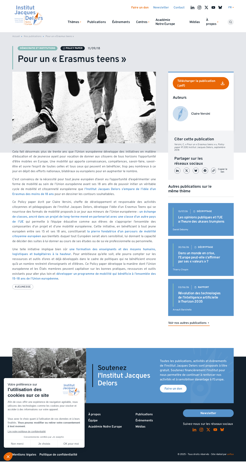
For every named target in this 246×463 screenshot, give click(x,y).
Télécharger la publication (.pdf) (196, 83)
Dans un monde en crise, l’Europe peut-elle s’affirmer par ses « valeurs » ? (199, 257)
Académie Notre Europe (165, 22)
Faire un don (140, 7)
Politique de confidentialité (58, 454)
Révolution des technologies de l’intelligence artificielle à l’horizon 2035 (199, 297)
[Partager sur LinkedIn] (177, 171)
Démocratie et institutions (37, 48)
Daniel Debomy (180, 229)
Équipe (93, 420)
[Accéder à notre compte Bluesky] (220, 7)
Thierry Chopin (180, 269)
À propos (94, 414)
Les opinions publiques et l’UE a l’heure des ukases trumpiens (201, 219)
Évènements (121, 22)
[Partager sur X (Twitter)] (187, 171)
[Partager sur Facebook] (205, 171)
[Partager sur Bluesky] (196, 171)
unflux (230, 454)
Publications (96, 22)
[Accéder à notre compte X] (206, 7)
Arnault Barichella (182, 309)
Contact (179, 7)
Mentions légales (24, 454)
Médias (194, 22)
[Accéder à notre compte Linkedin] (192, 7)
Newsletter (161, 7)
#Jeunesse (23, 287)
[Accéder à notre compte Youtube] (213, 7)
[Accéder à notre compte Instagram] (199, 7)
